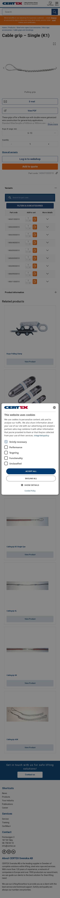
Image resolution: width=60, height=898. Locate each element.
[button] (30, 485)
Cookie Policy (30, 490)
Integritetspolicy (41, 435)
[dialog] (30, 449)
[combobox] (54, 407)
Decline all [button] (31, 478)
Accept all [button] (31, 471)
